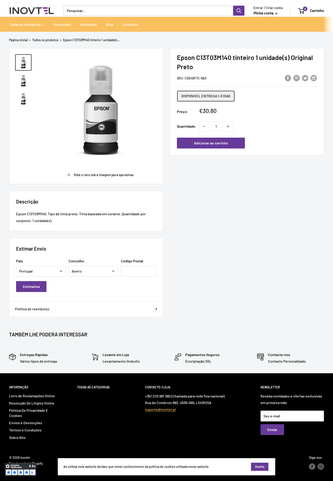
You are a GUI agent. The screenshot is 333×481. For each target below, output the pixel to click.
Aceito (259, 467)
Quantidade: (186, 126)
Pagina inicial (18, 40)
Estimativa (31, 286)
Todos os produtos (45, 40)
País (19, 261)
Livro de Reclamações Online (32, 396)
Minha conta (263, 13)
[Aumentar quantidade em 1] (228, 126)
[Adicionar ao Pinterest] (296, 77)
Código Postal (132, 261)
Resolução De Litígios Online (31, 403)
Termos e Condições (25, 430)
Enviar (272, 429)
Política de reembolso (32, 309)
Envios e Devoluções (25, 423)
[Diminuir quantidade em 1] (204, 126)
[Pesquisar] (238, 11)
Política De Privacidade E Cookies (28, 412)
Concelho (76, 261)
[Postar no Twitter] (305, 77)
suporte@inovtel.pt (160, 409)
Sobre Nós (17, 437)
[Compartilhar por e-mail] (314, 77)
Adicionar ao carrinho (211, 143)
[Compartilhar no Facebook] (288, 77)
